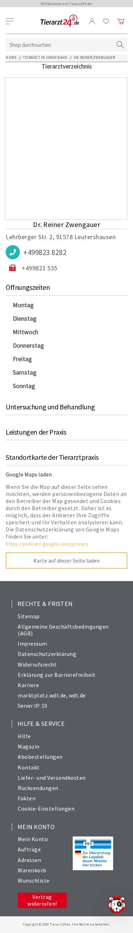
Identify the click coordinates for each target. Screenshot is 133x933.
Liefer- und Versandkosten (52, 777)
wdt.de (77, 695)
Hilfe (24, 736)
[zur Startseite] (60, 21)
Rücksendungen (38, 787)
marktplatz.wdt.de (42, 695)
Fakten (26, 798)
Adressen (29, 859)
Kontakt (29, 767)
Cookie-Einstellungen (46, 808)
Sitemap (29, 616)
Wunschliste (34, 880)
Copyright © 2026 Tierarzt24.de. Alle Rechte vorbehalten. (66, 924)
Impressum (32, 643)
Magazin (29, 746)
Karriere (28, 685)
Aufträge (29, 849)
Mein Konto (33, 839)
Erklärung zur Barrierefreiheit (56, 674)
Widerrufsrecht (37, 664)
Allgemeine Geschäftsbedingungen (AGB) (63, 630)
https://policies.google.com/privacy (47, 544)
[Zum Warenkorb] (120, 21)
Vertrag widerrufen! (42, 900)
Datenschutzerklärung (47, 653)
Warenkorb (32, 870)
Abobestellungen (40, 756)
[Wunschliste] (106, 21)
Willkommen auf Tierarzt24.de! (67, 3)
